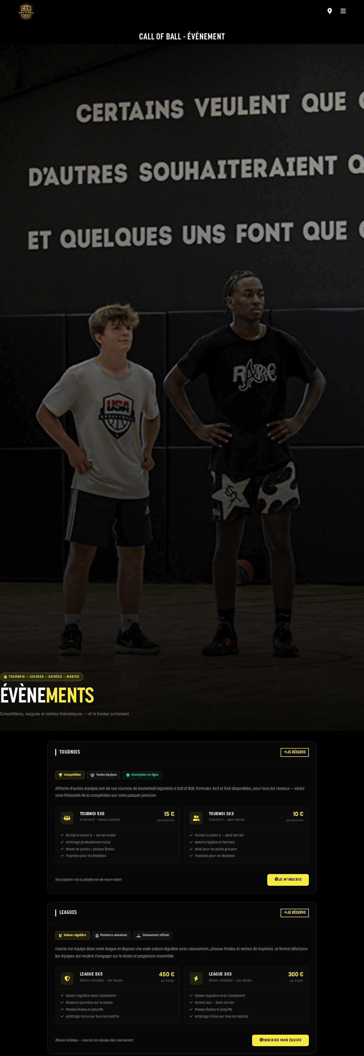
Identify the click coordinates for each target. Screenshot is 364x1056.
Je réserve (296, 752)
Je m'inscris (290, 880)
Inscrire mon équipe (282, 1040)
